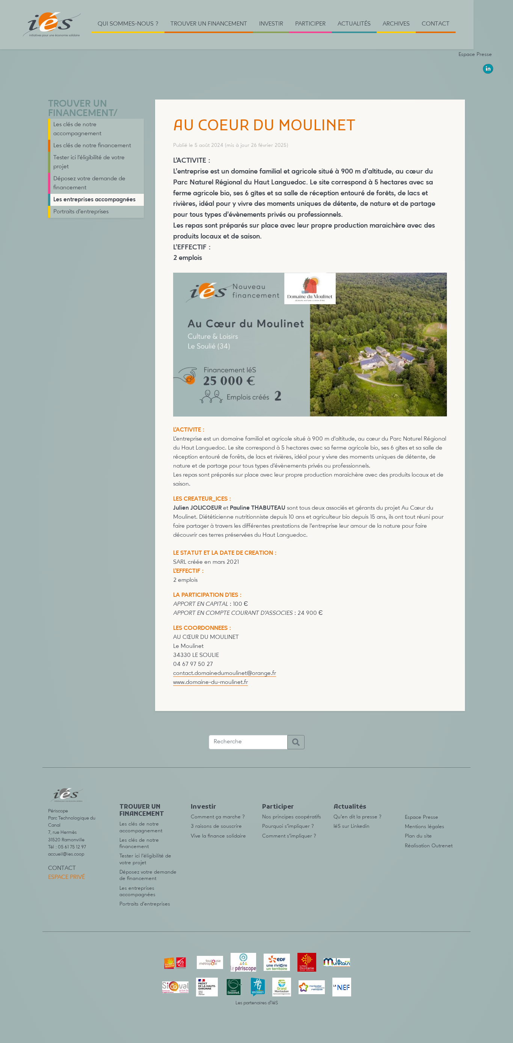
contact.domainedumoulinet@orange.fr (224, 673)
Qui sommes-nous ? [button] (128, 24)
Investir (203, 807)
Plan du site (418, 836)
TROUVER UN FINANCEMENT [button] (208, 24)
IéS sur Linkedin (351, 826)
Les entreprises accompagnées (94, 200)
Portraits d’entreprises (81, 212)
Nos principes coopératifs (291, 817)
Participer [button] (310, 24)
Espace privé (66, 877)
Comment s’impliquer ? (289, 836)
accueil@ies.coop (66, 854)
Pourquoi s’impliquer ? (288, 826)
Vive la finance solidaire (218, 836)
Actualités (349, 807)
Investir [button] (271, 24)
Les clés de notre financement (92, 146)
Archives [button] (396, 24)
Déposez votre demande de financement (89, 183)
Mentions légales (424, 826)
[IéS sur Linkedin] (488, 68)
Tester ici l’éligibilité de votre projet (89, 162)
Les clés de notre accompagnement (77, 129)
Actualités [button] (354, 24)
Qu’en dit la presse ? (357, 817)
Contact (436, 24)
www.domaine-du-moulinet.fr (210, 682)
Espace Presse (475, 54)
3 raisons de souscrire (216, 826)
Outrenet (442, 845)
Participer (278, 807)
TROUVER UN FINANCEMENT (80, 109)
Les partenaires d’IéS (256, 1003)
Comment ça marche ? (218, 817)
